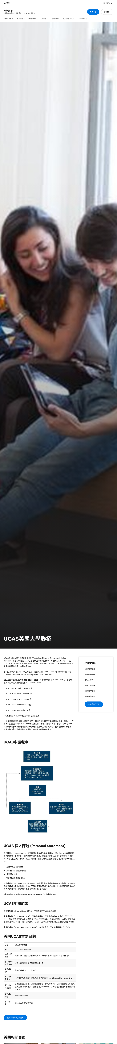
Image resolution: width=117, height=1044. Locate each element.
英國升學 (20, 19)
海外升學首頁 (8, 19)
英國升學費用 (90, 691)
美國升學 (43, 19)
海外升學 (8, 10)
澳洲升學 (31, 19)
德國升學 (55, 19)
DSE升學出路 (82, 19)
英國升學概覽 (90, 669)
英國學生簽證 (90, 696)
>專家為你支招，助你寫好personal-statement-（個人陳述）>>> (30, 894)
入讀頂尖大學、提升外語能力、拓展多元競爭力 (19, 13)
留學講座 (107, 12)
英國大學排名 (90, 685)
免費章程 (93, 12)
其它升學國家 (68, 19)
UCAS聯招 (89, 680)
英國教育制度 (90, 674)
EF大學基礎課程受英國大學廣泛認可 (18, 721)
